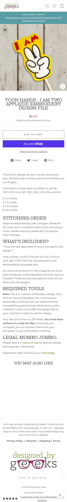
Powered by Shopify (33, 492)
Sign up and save (32, 478)
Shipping (21, 120)
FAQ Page (48, 353)
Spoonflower (31, 428)
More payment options (33, 151)
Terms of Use (30, 342)
